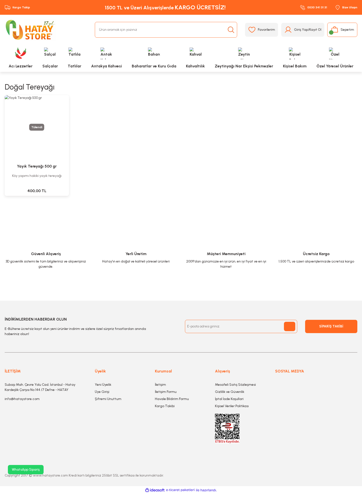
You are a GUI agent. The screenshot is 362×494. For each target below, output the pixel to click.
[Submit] (289, 326)
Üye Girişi (102, 392)
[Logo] (30, 30)
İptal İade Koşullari (229, 399)
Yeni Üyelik (103, 385)
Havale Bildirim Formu (172, 399)
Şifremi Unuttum (108, 399)
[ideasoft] (155, 490)
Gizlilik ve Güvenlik (229, 392)
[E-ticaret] (180, 490)
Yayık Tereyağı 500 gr (37, 166)
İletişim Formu (166, 392)
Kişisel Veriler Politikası (232, 406)
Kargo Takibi (165, 406)
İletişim (160, 385)
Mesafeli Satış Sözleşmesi (235, 385)
